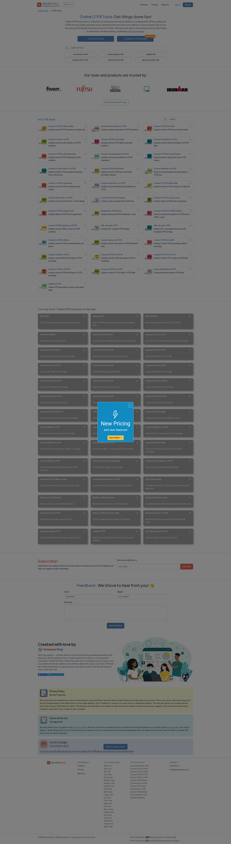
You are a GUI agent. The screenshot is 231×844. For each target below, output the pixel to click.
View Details (114, 438)
